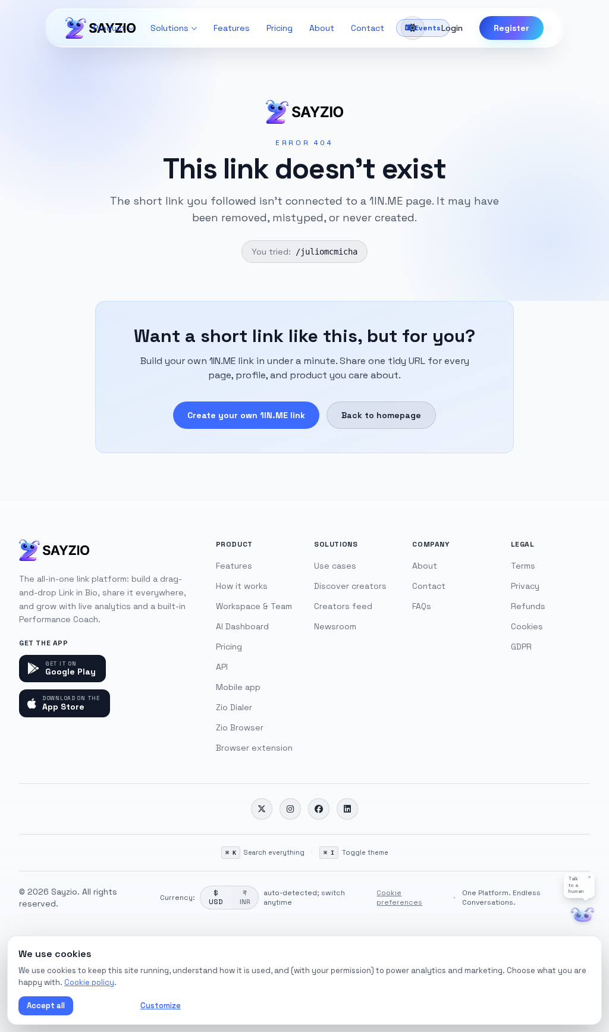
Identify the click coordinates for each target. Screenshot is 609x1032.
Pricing (279, 28)
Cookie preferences (399, 897)
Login (452, 28)
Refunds (528, 606)
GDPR (521, 646)
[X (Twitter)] (261, 809)
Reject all (104, 1005)
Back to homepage (381, 415)
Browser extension (254, 747)
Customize (160, 1005)
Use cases (335, 565)
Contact (367, 28)
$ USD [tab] (216, 897)
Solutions (169, 28)
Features (232, 28)
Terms (523, 565)
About (321, 28)
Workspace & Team (254, 606)
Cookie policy (89, 982)
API (222, 666)
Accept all (46, 1005)
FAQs (421, 606)
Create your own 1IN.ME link (246, 415)
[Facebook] (318, 809)
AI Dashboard (242, 626)
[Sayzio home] (54, 550)
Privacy (525, 586)
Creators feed (343, 606)
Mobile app (238, 687)
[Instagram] (290, 809)
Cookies (527, 626)
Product (109, 28)
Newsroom (335, 626)
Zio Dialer (234, 707)
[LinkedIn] (347, 809)
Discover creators (350, 586)
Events (428, 28)
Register (511, 28)
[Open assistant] (582, 915)
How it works (242, 586)
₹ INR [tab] (245, 897)
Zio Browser (239, 727)
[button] (579, 885)
